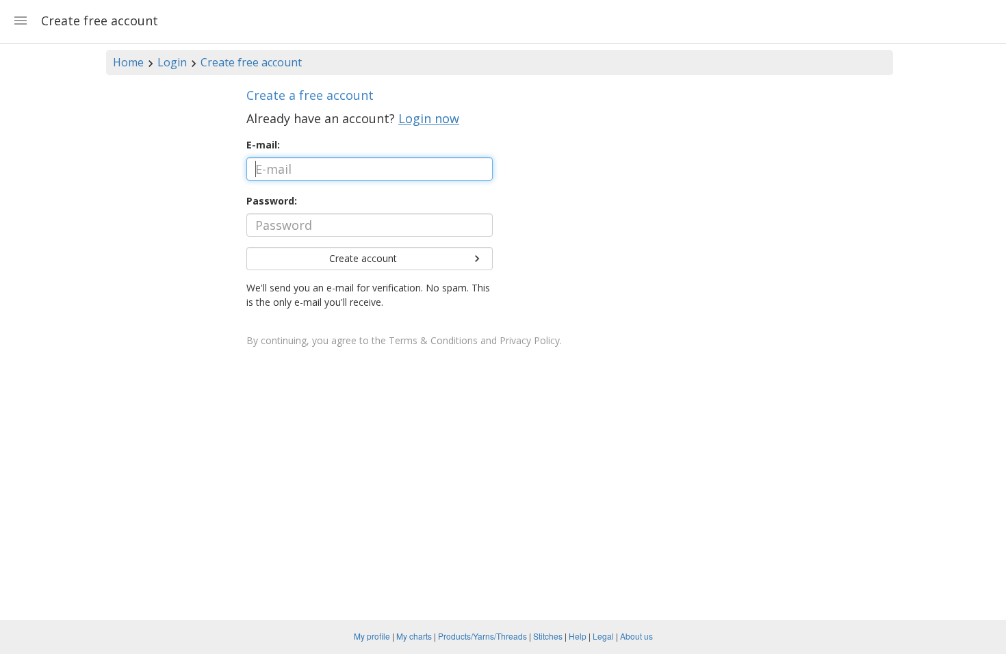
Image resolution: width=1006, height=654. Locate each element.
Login (172, 62)
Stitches (548, 636)
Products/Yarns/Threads (482, 636)
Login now (428, 118)
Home (128, 62)
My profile (372, 636)
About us (636, 636)
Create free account (251, 62)
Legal (603, 636)
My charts (414, 636)
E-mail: (263, 144)
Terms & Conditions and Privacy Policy (474, 340)
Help (577, 636)
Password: (271, 200)
